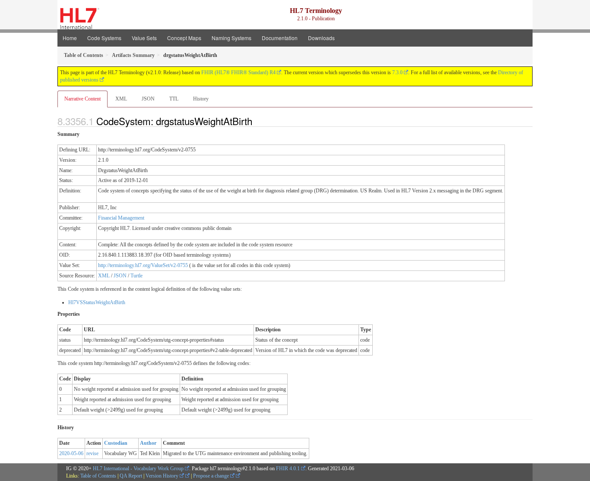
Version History (163, 476)
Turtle (136, 276)
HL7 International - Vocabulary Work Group (138, 468)
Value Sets (144, 37)
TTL (173, 99)
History (201, 99)
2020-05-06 (71, 453)
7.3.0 (397, 72)
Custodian (115, 443)
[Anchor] (257, 121)
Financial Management (121, 218)
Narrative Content (82, 99)
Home (70, 37)
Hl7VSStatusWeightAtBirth (96, 302)
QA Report (131, 476)
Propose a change (211, 476)
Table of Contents (98, 476)
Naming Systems (231, 37)
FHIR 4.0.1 (288, 468)
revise (92, 453)
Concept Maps (184, 37)
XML (121, 99)
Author (148, 443)
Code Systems (104, 37)
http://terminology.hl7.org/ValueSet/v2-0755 (143, 265)
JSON (148, 99)
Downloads (321, 37)
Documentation (280, 37)
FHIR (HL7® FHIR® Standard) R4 (238, 72)
